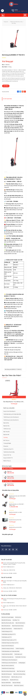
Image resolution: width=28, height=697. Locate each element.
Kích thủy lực (6, 440)
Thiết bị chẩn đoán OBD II (7, 654)
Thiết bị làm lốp (7, 428)
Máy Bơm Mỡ (6, 434)
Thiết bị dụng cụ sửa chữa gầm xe (11, 420)
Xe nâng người (22, 662)
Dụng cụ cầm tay (7, 454)
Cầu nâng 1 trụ (16, 620)
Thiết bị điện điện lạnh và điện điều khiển (12, 414)
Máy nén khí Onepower (7, 674)
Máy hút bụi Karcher (6, 625)
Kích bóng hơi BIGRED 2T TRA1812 (13, 369)
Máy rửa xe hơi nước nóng (19, 674)
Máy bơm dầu (6, 425)
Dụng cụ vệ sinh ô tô (8, 457)
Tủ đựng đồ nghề (7, 443)
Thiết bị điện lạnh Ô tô (6, 637)
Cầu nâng (5, 437)
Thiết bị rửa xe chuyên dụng (8, 668)
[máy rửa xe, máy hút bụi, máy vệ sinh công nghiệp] (14, 4)
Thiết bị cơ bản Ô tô (18, 628)
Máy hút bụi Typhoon (18, 685)
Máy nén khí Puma (14, 679)
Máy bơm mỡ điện (16, 682)
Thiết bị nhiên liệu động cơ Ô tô (8, 634)
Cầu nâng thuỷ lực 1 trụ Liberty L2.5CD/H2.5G (15, 401)
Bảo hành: (4, 66)
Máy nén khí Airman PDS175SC (15, 519)
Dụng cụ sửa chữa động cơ (9, 411)
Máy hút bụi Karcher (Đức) (17, 625)
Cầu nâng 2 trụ (5, 679)
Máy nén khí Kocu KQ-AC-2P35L (15, 527)
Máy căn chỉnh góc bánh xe (8, 665)
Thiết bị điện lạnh (18, 654)
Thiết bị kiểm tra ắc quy (20, 657)
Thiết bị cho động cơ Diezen (8, 648)
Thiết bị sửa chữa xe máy (9, 452)
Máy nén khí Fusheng (6, 620)
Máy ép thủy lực (7, 460)
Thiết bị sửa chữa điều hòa (7, 657)
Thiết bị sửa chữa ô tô (8, 449)
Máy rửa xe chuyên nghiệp (7, 617)
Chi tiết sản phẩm (7, 98)
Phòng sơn (5, 446)
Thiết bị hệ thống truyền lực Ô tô (9, 640)
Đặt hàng (6, 85)
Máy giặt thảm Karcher (7, 628)
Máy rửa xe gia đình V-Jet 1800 (15, 512)
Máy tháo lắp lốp (21, 671)
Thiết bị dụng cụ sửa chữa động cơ (11, 417)
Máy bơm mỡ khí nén (6, 682)
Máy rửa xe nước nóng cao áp (8, 671)
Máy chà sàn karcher (20, 622)
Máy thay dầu (6, 431)
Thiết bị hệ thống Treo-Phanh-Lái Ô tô (10, 642)
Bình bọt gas (18, 617)
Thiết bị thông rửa (20, 648)
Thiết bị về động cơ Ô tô (7, 631)
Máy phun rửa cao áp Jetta (8, 622)
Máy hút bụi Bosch (6, 677)
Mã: (3, 64)
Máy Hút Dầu (6, 422)
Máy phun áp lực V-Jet (17, 677)
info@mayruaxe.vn (8, 566)
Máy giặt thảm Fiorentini (7, 685)
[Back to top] (25, 694)
